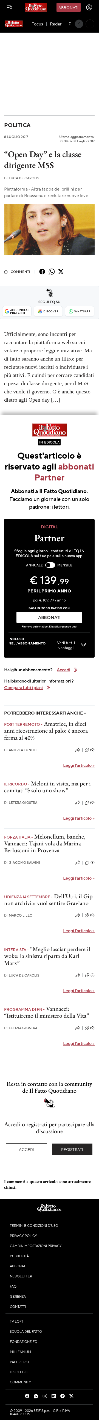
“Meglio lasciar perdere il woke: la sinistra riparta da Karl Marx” (47, 956)
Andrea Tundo (20, 750)
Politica (17, 125)
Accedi (27, 1149)
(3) (92, 975)
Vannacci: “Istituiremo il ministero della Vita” (46, 1012)
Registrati (72, 1149)
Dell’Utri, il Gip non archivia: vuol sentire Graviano (48, 899)
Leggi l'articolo (79, 765)
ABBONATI (49, 617)
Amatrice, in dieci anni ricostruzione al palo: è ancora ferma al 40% (46, 731)
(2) (92, 862)
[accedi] (89, 7)
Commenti (20, 271)
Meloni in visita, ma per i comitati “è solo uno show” (47, 786)
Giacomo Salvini (22, 862)
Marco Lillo (18, 915)
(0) (92, 750)
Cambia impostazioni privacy (36, 1245)
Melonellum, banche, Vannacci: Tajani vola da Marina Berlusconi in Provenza (44, 843)
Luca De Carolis (21, 178)
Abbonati (68, 7)
